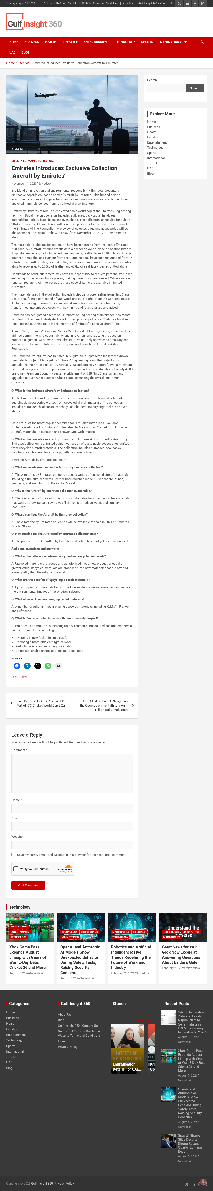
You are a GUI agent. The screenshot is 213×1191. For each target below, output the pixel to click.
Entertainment (96, 42)
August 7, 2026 (188, 1037)
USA (154, 163)
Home (13, 42)
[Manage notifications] (203, 1182)
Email (16, 818)
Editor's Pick (89, 932)
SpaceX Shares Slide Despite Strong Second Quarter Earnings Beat (190, 1143)
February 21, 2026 (123, 973)
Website (17, 836)
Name (16, 800)
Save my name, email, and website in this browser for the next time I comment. (71, 855)
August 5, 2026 (19, 973)
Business (31, 42)
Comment (19, 750)
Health (51, 42)
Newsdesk (44, 183)
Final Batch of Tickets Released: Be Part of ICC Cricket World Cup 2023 (41, 703)
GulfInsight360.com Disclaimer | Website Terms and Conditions (81, 3)
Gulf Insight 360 (42, 1183)
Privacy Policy (67, 1047)
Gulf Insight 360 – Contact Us (155, 3)
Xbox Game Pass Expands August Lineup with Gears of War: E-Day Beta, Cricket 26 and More (27, 957)
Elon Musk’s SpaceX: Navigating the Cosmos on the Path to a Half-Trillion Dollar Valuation (104, 705)
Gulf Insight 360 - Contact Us (78, 1026)
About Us (128, 3)
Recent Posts (176, 1003)
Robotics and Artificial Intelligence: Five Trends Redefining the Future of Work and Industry (131, 957)
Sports (147, 42)
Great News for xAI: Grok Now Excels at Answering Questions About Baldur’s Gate (181, 955)
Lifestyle (70, 42)
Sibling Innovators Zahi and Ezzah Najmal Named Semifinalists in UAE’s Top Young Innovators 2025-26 (192, 1022)
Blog (25, 52)
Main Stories (38, 160)
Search (152, 80)
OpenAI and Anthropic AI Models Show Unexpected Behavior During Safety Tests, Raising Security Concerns (80, 960)
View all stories (144, 1020)
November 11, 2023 (24, 183)
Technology (125, 42)
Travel (23, 677)
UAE (12, 52)
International (171, 42)
